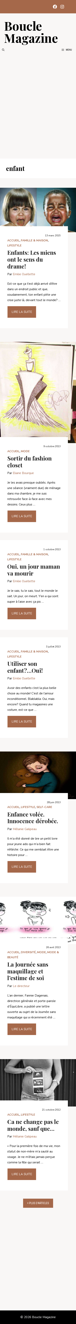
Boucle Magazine (31, 31)
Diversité (28, 952)
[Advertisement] (38, 105)
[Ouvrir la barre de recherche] (3, 50)
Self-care (44, 807)
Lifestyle (14, 245)
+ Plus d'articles (38, 1203)
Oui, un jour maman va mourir (33, 570)
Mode (25, 451)
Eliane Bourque (23, 473)
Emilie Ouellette (24, 274)
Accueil (13, 240)
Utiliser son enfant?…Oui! (25, 667)
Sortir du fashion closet (29, 461)
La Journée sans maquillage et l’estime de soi (27, 971)
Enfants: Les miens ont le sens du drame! (31, 259)
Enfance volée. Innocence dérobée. (32, 817)
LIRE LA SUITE (22, 312)
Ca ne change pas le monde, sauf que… (33, 1125)
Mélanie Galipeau (25, 829)
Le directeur (21, 986)
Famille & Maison (34, 240)
